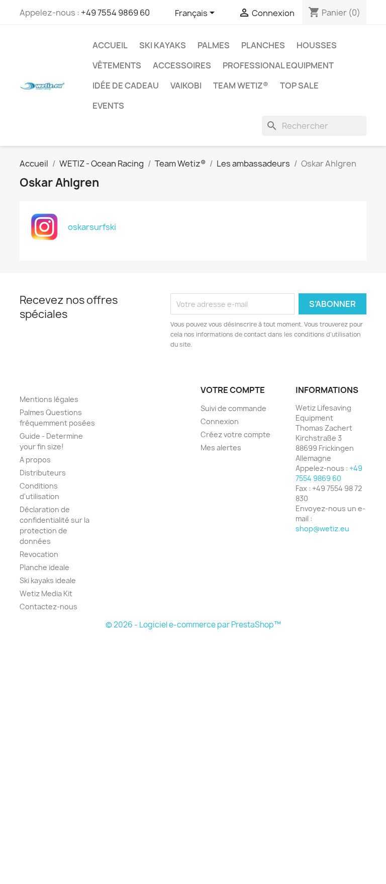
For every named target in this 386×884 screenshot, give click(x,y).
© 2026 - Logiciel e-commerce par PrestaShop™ (193, 624)
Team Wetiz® (240, 85)
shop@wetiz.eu (322, 528)
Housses (317, 45)
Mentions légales (49, 399)
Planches (263, 45)
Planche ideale (44, 567)
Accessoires (182, 65)
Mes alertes (221, 447)
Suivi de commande (233, 408)
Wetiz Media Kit (46, 593)
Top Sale (299, 85)
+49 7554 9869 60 (115, 12)
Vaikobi (186, 85)
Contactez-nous (48, 606)
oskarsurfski (92, 226)
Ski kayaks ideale (48, 580)
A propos (35, 459)
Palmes (214, 45)
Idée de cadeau (125, 85)
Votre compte (233, 389)
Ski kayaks (162, 45)
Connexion (220, 421)
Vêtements (116, 65)
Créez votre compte (235, 434)
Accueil (110, 45)
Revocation (39, 554)
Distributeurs (43, 472)
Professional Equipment (278, 65)
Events (108, 105)
